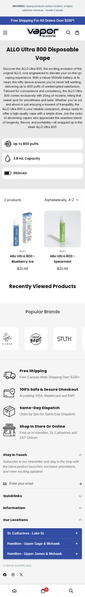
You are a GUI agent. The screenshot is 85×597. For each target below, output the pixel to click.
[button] (77, 32)
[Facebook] (4, 574)
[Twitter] (21, 574)
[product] (14, 590)
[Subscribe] (77, 483)
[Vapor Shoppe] (42, 32)
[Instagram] (13, 574)
